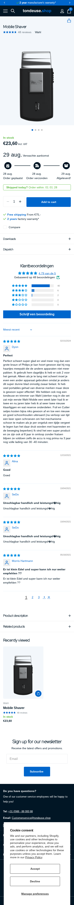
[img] (11, 341)
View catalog (5, 11)
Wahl (38, 32)
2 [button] (32, 597)
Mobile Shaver (13, 708)
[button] (4, 3)
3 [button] (39, 597)
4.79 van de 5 (47, 273)
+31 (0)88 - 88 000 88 (20, 811)
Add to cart (48, 202)
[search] (13, 11)
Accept (35, 868)
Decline (35, 881)
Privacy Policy (33, 857)
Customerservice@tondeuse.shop (31, 817)
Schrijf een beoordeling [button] (37, 314)
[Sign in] (62, 11)
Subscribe (37, 771)
